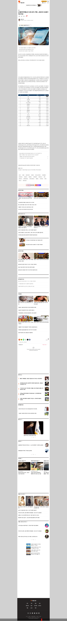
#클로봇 (37, 178)
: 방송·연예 (21, 494)
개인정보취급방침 (33, 616)
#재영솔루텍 (35, 176)
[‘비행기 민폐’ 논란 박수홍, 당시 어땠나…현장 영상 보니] (47, 537)
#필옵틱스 (30, 176)
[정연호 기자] (19, 20)
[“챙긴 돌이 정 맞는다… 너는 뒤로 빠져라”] (47, 445)
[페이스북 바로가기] (28, 613)
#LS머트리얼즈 (26, 178)
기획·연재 (19, 458)
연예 (35, 607)
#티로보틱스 (20, 176)
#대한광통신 (44, 175)
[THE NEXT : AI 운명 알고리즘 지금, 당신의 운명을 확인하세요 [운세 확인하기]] (33, 185)
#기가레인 (41, 178)
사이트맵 (37, 616)
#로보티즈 (25, 176)
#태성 (45, 178)
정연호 (22, 19)
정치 (27, 603)
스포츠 (31, 607)
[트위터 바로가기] (30, 613)
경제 (18, 10)
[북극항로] (47, 451)
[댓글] (26, 16)
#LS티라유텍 (27, 175)
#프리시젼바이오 (32, 178)
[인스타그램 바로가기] (34, 613)
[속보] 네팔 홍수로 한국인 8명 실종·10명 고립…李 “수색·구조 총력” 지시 (30, 153)
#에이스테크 (24, 180)
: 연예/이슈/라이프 (22, 521)
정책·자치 (27, 605)
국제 (39, 603)
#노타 (20, 175)
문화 (31, 605)
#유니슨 (20, 180)
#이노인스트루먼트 (37, 175)
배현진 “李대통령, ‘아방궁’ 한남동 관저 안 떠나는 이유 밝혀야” (29, 154)
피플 (27, 607)
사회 (31, 603)
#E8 (44, 176)
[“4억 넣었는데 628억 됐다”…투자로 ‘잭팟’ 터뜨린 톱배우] (47, 525)
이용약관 (29, 616)
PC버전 (40, 616)
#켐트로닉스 (40, 176)
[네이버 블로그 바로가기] (39, 613)
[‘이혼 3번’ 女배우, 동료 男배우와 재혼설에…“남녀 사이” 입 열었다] (47, 531)
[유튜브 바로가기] (32, 613)
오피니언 (19, 441)
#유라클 (32, 175)
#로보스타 (20, 178)
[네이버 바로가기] (37, 613)
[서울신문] (21, 2)
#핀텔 (23, 175)
